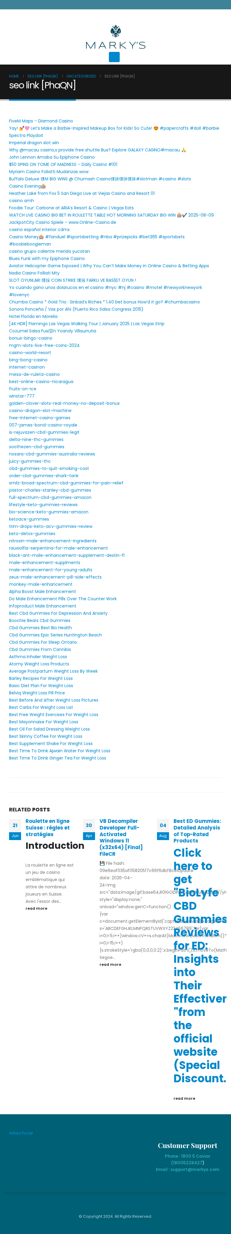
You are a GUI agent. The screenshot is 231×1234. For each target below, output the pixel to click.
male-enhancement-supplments (44, 563)
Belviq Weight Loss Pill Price (37, 693)
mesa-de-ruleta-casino (34, 374)
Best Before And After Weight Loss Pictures (53, 700)
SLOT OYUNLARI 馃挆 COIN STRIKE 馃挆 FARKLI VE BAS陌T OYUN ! (72, 280)
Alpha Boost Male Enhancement (42, 591)
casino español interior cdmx (39, 230)
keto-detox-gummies (32, 534)
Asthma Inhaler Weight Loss (38, 657)
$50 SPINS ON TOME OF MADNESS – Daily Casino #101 (63, 164)
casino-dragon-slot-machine (40, 411)
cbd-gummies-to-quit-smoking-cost (49, 468)
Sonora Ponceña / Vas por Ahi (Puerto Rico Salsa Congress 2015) (76, 309)
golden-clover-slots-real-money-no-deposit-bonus (64, 403)
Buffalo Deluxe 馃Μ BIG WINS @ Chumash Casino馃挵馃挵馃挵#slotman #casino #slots (100, 179)
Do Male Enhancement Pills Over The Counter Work (63, 599)
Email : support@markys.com (187, 1169)
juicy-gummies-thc (30, 461)
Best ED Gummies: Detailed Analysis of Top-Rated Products (197, 830)
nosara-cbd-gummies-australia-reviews (52, 454)
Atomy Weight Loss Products (39, 664)
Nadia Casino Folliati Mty (34, 273)
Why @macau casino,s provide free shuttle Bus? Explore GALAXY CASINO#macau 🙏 (97, 150)
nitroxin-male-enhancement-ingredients (53, 541)
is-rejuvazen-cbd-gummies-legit (44, 432)
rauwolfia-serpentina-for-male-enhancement (58, 548)
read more (37, 908)
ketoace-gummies (29, 519)
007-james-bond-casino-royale (43, 425)
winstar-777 (22, 396)
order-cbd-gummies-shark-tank (44, 476)
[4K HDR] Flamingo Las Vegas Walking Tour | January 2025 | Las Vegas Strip (87, 324)
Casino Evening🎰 (27, 186)
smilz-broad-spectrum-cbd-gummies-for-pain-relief (66, 483)
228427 (194, 1163)
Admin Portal (21, 1133)
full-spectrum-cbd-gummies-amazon (50, 497)
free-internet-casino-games (39, 418)
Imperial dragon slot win (34, 143)
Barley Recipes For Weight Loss (41, 678)
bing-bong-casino (28, 360)
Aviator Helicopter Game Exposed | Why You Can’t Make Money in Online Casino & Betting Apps (109, 266)
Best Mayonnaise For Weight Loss (43, 722)
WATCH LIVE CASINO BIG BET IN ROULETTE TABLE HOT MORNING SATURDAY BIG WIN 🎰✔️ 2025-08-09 (111, 215)
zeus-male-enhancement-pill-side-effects (55, 577)
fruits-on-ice (22, 389)
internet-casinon (27, 367)
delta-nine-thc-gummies (36, 439)
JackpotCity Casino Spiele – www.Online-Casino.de (62, 222)
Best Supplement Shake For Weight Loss (51, 744)
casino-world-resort (30, 353)
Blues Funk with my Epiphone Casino (47, 258)
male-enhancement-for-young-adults (50, 570)
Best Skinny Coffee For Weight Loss (45, 736)
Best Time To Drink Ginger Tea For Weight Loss (57, 758)
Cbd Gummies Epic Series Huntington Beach (55, 635)
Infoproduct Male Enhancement (42, 606)
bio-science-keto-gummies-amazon (48, 512)
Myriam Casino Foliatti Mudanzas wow (48, 172)
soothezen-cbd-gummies (36, 447)
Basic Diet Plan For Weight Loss (41, 686)
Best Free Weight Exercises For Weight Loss (53, 715)
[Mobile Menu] (114, 57)
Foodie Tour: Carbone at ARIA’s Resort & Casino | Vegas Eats (71, 208)
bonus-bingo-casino (30, 338)
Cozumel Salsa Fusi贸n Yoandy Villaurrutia (52, 331)
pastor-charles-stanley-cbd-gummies (50, 490)
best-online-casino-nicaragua (41, 382)
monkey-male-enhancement (40, 584)
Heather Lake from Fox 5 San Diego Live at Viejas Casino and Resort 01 (82, 193)
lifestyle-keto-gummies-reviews (43, 505)
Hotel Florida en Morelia (33, 316)
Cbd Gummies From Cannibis (40, 649)
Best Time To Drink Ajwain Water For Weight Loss (59, 751)
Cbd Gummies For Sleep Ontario (43, 642)
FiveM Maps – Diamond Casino (41, 121)
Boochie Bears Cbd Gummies (39, 620)
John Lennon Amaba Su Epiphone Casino (52, 157)
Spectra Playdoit (26, 135)
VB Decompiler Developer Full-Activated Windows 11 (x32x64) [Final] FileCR (121, 837)
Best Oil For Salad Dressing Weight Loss (49, 729)
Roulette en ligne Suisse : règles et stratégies (48, 827)
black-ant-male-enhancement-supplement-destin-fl (67, 555)
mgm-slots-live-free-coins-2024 (44, 345)
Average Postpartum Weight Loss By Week (53, 671)
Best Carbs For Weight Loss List (41, 707)
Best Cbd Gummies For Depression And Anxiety (58, 613)
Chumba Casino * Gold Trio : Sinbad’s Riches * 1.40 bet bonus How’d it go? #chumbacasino (104, 302)
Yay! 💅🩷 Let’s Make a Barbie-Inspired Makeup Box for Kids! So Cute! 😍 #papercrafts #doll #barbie (114, 128)
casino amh (21, 201)
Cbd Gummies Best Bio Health (40, 628)
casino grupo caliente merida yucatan (49, 251)
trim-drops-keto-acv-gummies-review (50, 526)
